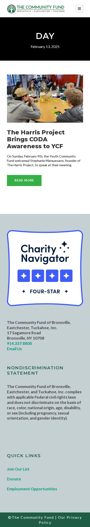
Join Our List (18, 469)
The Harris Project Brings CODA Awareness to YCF (36, 139)
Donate (14, 479)
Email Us (14, 348)
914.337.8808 (19, 343)
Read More (24, 180)
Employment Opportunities (32, 488)
